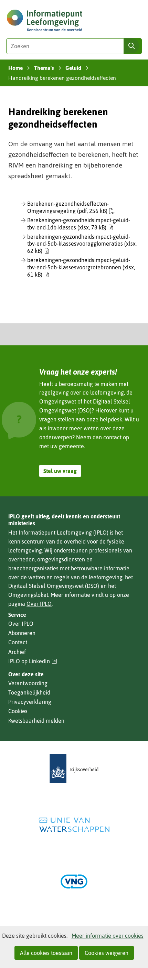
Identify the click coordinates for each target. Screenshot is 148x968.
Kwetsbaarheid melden (36, 721)
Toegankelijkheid (29, 692)
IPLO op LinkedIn (32, 661)
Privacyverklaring (29, 702)
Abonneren (21, 633)
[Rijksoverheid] (74, 768)
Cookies (18, 711)
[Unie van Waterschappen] (74, 824)
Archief (17, 652)
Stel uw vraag (60, 471)
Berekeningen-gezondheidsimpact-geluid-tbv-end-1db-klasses (78, 223)
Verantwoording (27, 683)
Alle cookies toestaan (46, 953)
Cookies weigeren (106, 953)
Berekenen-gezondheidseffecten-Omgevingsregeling (68, 207)
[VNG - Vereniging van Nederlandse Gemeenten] (74, 881)
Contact (17, 642)
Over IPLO (39, 604)
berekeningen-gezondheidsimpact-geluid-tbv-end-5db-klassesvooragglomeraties (82, 244)
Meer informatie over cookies (108, 936)
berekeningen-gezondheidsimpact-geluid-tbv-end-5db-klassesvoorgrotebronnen (81, 267)
